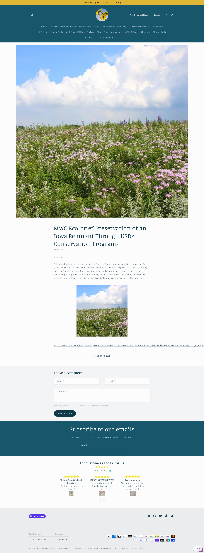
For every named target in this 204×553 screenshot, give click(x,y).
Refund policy (80, 548)
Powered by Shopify (66, 548)
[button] (32, 15)
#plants (80, 345)
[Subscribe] (123, 445)
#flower (88, 345)
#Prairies (71, 345)
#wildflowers (60, 345)
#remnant (98, 345)
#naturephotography (190, 345)
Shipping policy (120, 548)
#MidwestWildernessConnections (163, 345)
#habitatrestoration (124, 345)
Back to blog (103, 355)
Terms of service (106, 548)
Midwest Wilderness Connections (46, 548)
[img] (102, 467)
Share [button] (59, 257)
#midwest (108, 345)
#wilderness (141, 345)
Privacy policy (93, 548)
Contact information (136, 548)
